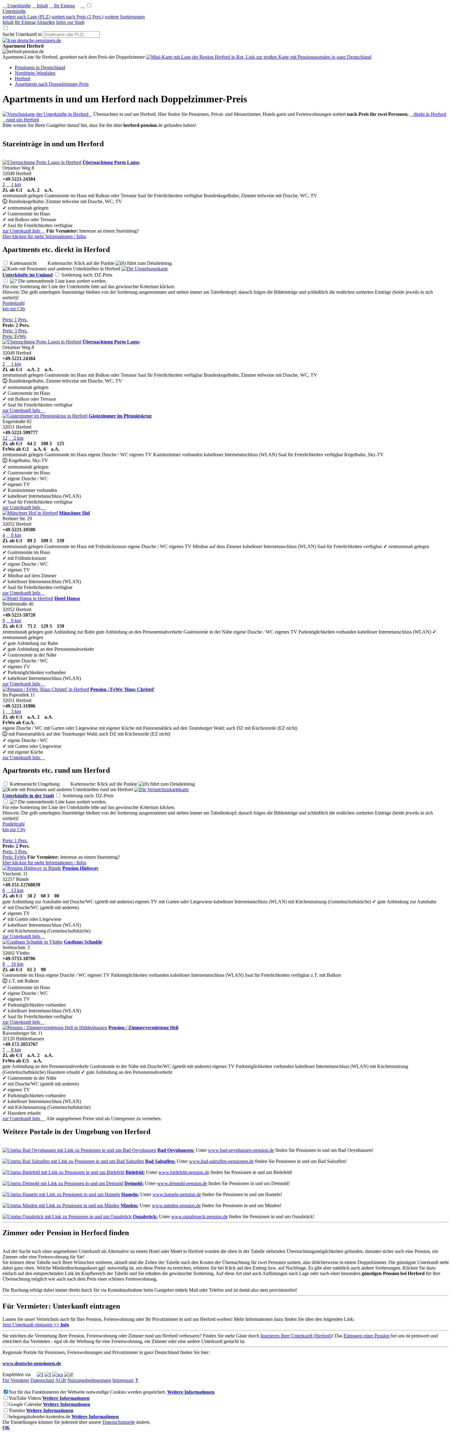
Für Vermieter (15, 1380)
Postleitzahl (13, 303)
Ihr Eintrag (62, 5)
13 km (14, 890)
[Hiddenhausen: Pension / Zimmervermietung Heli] (54, 1027)
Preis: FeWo (14, 336)
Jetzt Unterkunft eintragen (35, 1324)
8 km (13, 1049)
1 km (13, 184)
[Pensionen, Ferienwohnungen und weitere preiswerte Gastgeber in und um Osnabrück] (67, 1216)
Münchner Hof (74, 513)
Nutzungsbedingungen (89, 1380)
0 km (13, 535)
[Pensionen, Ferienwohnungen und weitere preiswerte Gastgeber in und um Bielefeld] (63, 1172)
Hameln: (130, 1194)
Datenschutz (42, 1380)
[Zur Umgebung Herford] (144, 268)
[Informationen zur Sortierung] (13, 281)
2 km (16, 438)
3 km (13, 711)
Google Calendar (25, 1404)
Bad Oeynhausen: (176, 1150)
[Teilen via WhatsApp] (57, 1374)
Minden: (129, 1205)
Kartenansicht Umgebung (39, 784)
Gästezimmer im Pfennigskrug (120, 415)
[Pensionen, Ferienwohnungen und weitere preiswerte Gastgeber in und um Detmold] (62, 1183)
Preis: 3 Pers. (15, 330)
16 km (14, 964)
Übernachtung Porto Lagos (111, 162)
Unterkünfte (16, 5)
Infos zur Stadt (70, 22)
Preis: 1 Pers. (15, 319)
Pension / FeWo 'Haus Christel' (122, 689)
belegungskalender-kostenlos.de (39, 1416)
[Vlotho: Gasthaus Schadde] (32, 941)
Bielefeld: (135, 1172)
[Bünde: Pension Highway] (31, 868)
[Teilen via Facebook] (40, 1374)
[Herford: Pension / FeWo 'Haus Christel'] (45, 689)
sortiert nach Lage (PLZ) (26, 16)
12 (4, 438)
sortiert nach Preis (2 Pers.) (77, 16)
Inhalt (40, 5)
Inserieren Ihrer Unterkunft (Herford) (296, 1335)
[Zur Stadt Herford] (161, 789)
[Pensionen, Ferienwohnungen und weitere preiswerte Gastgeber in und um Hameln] (61, 1194)
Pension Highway (80, 868)
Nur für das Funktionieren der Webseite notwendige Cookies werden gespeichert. (87, 1392)
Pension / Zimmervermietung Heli (143, 1027)
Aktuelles (46, 22)
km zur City (13, 308)
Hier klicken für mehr (44, 236)
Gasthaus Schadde (83, 941)
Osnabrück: (145, 1216)
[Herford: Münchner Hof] (30, 513)
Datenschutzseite (118, 1422)
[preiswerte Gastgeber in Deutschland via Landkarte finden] (258, 57)
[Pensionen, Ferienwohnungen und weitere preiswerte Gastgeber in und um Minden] (60, 1205)
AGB (60, 1380)
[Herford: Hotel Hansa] (27, 598)
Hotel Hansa (67, 598)
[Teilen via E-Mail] (69, 1374)
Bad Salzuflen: (160, 1161)
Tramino (17, 1410)
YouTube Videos (25, 1398)
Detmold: (134, 1183)
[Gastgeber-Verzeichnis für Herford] (31, 40)
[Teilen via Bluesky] (47, 1374)
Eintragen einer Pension (367, 1335)
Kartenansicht (28, 263)
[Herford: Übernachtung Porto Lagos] (41, 162)
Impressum (122, 1380)
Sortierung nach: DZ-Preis (91, 274)
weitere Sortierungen (125, 16)
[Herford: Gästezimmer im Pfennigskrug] (44, 415)
